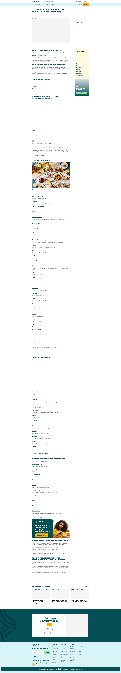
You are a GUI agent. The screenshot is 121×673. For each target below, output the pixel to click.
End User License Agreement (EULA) (67, 668)
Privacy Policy (59, 668)
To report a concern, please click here (42, 663)
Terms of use (53, 668)
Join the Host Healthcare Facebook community (40, 660)
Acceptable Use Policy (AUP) (78, 668)
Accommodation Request (42, 669)
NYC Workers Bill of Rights (51, 669)
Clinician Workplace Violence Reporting (62, 669)
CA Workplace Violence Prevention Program (76, 669)
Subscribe (47, 652)
